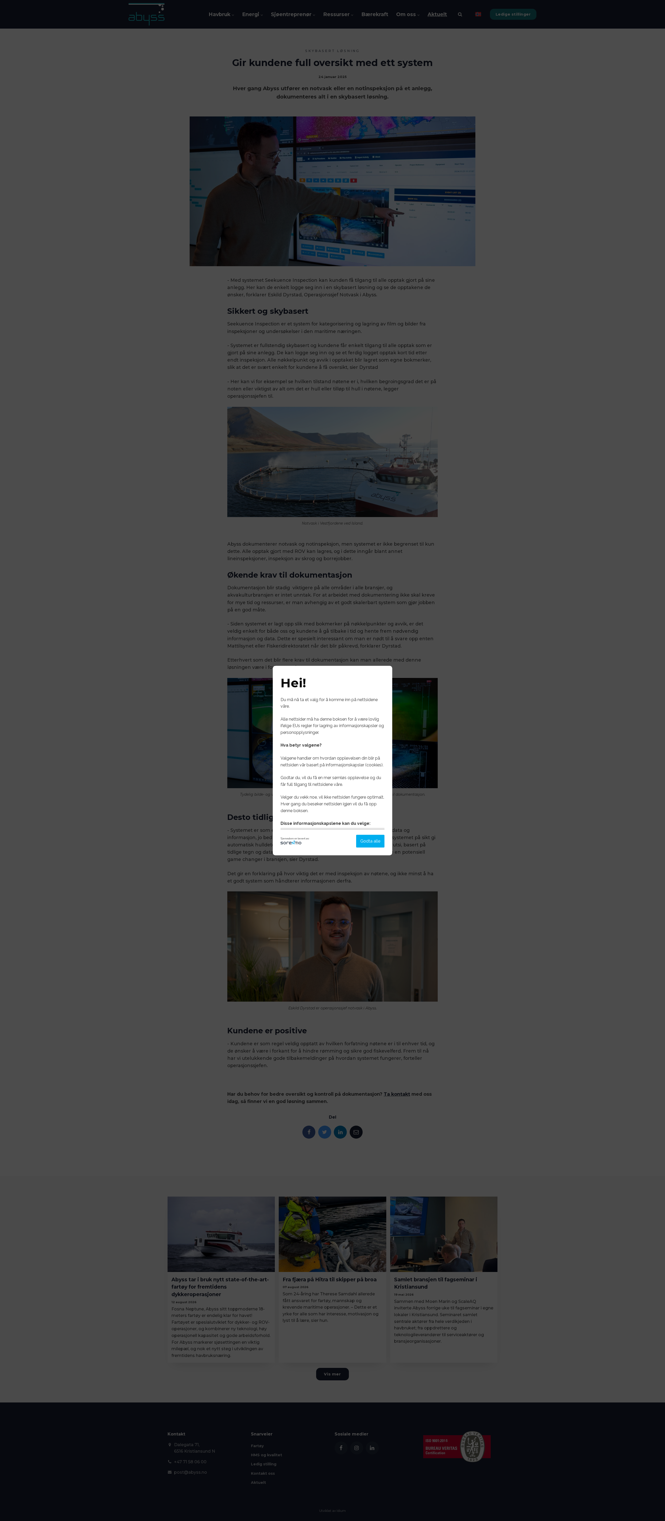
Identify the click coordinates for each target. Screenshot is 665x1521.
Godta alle (370, 841)
